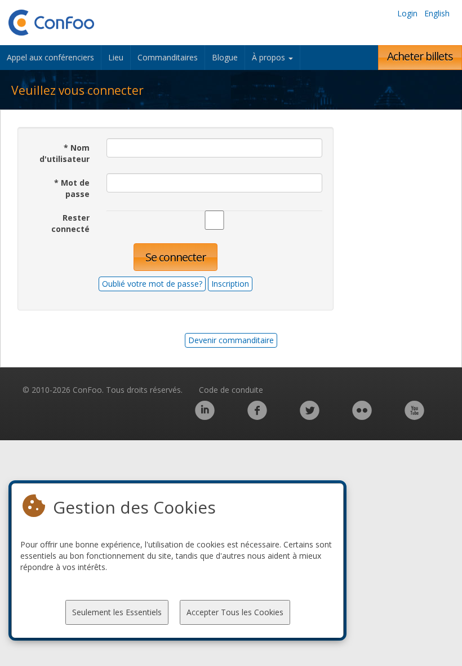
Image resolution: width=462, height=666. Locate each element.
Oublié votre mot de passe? (152, 283)
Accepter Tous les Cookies (234, 612)
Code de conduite (231, 389)
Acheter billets (420, 56)
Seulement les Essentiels (117, 612)
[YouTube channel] (414, 416)
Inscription (230, 283)
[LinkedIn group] (205, 416)
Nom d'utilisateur (64, 153)
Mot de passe (72, 188)
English (437, 13)
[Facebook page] (257, 416)
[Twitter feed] (310, 416)
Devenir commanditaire (231, 340)
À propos (269, 57)
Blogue (225, 57)
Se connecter (175, 257)
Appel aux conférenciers (50, 57)
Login (407, 13)
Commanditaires (167, 57)
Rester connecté (70, 223)
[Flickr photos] (362, 416)
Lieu (115, 57)
